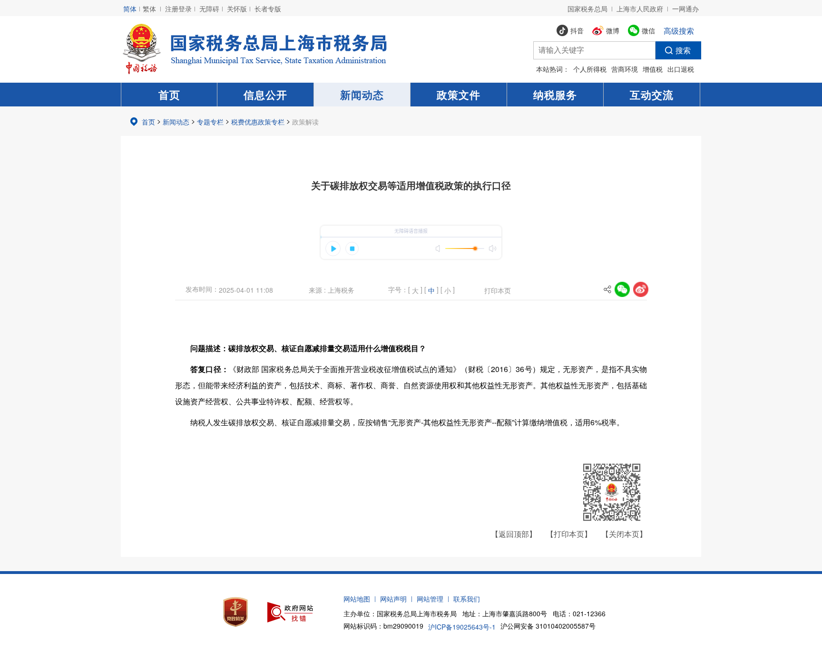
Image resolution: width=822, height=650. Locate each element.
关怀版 (237, 8)
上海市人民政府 (639, 8)
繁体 (149, 8)
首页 (169, 94)
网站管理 (430, 598)
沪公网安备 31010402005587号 (548, 626)
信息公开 (265, 94)
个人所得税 (590, 69)
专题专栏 (210, 121)
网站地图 (356, 598)
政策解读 (305, 121)
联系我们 (466, 598)
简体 (130, 8)
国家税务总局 (587, 8)
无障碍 (209, 8)
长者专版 (267, 8)
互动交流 (652, 94)
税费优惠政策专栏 (257, 121)
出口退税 (680, 69)
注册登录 (178, 8)
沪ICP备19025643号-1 (462, 626)
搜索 (683, 50)
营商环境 (624, 69)
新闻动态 (362, 94)
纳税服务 (555, 94)
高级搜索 (679, 30)
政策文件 (458, 94)
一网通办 (685, 8)
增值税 (653, 69)
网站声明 (393, 598)
